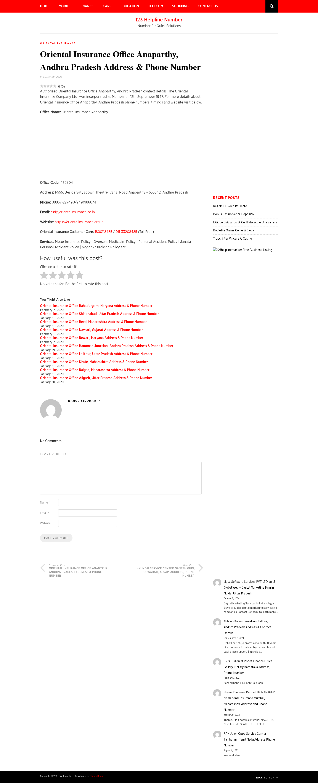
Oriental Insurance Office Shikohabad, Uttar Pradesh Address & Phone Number (99, 314)
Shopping (180, 6)
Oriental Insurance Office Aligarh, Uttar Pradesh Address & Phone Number (96, 378)
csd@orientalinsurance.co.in (73, 212)
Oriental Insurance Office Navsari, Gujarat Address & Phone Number (91, 330)
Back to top (265, 777)
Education (129, 6)
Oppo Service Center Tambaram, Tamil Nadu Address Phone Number (249, 739)
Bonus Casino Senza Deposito (233, 214)
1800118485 (103, 232)
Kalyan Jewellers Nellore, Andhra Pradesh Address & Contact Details (247, 627)
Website (45, 523)
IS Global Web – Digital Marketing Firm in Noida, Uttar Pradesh (249, 587)
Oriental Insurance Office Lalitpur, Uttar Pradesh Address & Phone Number (96, 354)
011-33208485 (126, 232)
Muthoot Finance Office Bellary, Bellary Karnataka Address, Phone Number (248, 667)
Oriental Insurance (57, 43)
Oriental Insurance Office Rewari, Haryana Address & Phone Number (91, 338)
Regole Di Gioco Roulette (230, 206)
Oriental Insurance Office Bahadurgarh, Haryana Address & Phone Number (96, 306)
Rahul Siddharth (84, 400)
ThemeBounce (97, 776)
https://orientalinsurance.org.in (79, 222)
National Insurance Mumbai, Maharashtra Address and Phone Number (245, 704)
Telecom (155, 6)
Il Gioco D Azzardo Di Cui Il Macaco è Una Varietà (245, 222)
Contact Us (208, 6)
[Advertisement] (121, 149)
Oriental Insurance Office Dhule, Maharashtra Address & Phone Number (94, 362)
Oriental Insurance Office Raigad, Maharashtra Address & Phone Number (94, 370)
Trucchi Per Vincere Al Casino (232, 238)
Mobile (65, 6)
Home (45, 6)
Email (44, 513)
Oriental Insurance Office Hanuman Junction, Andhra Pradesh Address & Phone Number (106, 346)
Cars (107, 6)
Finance (87, 6)
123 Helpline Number (159, 20)
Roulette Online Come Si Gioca (233, 230)
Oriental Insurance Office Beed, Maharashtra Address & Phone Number (93, 322)
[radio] (44, 275)
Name (45, 502)
